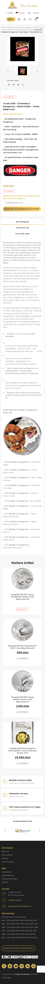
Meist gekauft (7, 855)
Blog (29, 13)
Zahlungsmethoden (10, 879)
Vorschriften (7, 872)
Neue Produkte (8, 862)
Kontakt (36, 13)
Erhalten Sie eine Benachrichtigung (22, 209)
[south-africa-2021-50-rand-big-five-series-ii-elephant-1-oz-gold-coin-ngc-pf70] (22, 745)
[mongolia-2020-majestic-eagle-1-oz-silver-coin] (22, 693)
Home (3, 27)
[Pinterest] (18, 85)
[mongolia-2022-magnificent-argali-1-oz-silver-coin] (22, 591)
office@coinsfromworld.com (19, 906)
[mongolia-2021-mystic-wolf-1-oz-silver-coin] (22, 642)
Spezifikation (22, 228)
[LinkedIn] (23, 85)
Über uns (5, 851)
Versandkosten (8, 875)
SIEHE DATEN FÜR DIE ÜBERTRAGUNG (18, 948)
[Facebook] (9, 85)
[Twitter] (13, 85)
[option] (22, 49)
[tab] (22, 222)
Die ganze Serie (22, 234)
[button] (7, 71)
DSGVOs (5, 882)
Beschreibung (22, 222)
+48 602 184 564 (14, 900)
